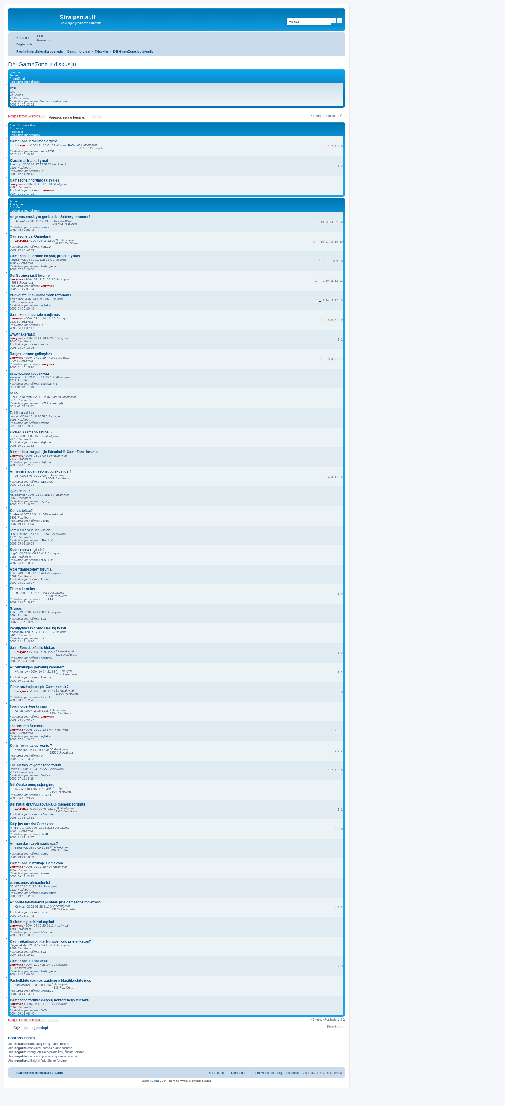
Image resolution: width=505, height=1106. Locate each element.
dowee (45, 227)
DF (42, 170)
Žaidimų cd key (22, 413)
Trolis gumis (48, 266)
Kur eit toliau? (21, 511)
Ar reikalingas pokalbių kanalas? (37, 667)
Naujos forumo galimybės (31, 354)
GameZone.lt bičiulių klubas (32, 648)
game (19, 749)
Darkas (14, 768)
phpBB (159, 1080)
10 (341, 261)
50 (327, 222)
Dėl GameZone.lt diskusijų (42, 64)
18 (331, 241)
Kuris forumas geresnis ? (31, 746)
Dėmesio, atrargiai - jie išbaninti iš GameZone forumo (54, 452)
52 (336, 222)
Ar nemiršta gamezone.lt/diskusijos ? (40, 471)
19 (336, 241)
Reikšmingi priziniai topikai (32, 922)
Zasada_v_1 (18, 377)
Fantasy (15, 164)
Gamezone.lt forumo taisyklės (34, 180)
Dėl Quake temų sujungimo (32, 785)
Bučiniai (73, 145)
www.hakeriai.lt (22, 334)
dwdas (14, 416)
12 (336, 280)
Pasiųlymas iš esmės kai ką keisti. (38, 628)
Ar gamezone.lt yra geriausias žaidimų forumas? (50, 217)
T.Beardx (47, 481)
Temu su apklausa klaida (30, 530)
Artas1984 (17, 631)
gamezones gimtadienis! (30, 883)
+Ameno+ (21, 671)
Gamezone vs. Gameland (30, 236)
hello (14, 393)
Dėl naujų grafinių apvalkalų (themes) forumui (47, 804)
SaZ (12, 436)
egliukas (46, 305)
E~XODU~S (49, 599)
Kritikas (20, 906)
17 (327, 241)
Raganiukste (18, 945)
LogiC (14, 553)
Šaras (45, 579)
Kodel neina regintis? (27, 550)
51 (331, 222)
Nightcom (47, 442)
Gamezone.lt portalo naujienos (35, 315)
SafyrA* (20, 221)
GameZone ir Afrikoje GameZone (37, 863)
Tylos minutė (20, 491)
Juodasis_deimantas (54, 101)
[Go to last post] (57, 151)
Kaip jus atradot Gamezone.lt (34, 824)
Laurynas (21, 145)
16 (322, 241)
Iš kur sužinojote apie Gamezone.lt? (39, 687)
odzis (44, 912)
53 (341, 222)
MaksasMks (17, 494)
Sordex (14, 514)
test (13, 88)
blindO (45, 834)
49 (322, 222)
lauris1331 (48, 151)
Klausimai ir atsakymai (29, 161)
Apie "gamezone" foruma (31, 569)
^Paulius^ (16, 533)
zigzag (45, 501)
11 (332, 280)
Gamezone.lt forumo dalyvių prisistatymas (45, 256)
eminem (46, 873)
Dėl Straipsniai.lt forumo (30, 276)
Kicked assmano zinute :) (31, 432)
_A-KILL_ (47, 794)
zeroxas (46, 344)
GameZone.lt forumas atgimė (34, 141)
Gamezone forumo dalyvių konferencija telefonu (49, 1000)
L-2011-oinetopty (21, 396)
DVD (44, 1010)
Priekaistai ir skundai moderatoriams (40, 295)
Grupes (16, 608)
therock (46, 697)
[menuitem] (37, 36)
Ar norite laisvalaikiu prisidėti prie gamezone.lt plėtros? (55, 902)
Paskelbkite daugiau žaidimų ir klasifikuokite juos (50, 981)
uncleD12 (47, 990)
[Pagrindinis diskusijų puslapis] (35, 19)
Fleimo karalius (22, 589)
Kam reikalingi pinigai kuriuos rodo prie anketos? (50, 941)
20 (341, 241)
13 (341, 280)
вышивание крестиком (29, 373)
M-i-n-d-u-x (17, 827)
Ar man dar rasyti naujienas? (34, 843)
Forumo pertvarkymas (28, 706)
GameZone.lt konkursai (29, 961)
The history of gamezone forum (35, 765)
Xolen (14, 298)
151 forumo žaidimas (27, 726)
